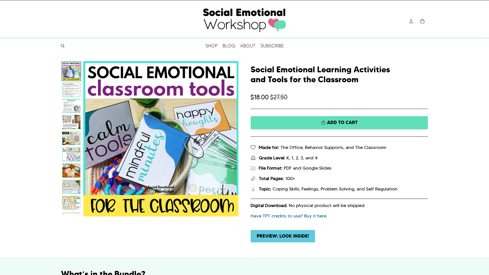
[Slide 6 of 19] (71, 154)
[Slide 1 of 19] (71, 71)
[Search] (62, 45)
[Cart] (422, 21)
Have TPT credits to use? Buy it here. (289, 216)
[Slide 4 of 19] (71, 122)
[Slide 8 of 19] (71, 187)
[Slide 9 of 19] (71, 203)
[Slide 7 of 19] (71, 170)
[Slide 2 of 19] (71, 89)
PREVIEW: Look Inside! (283, 236)
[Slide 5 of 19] (71, 138)
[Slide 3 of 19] (71, 106)
